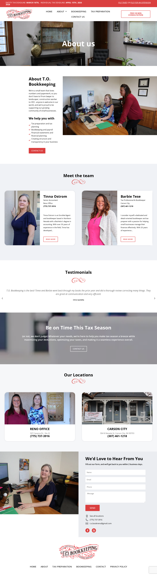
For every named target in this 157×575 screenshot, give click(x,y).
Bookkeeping (78, 11)
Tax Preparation (100, 11)
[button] (2, 298)
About (60, 11)
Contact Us (78, 16)
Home (49, 11)
